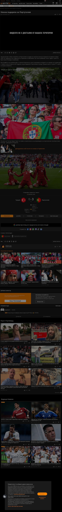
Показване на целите (42, 498)
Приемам (42, 493)
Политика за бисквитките (19, 494)
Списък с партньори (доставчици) (15, 506)
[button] (5, 496)
